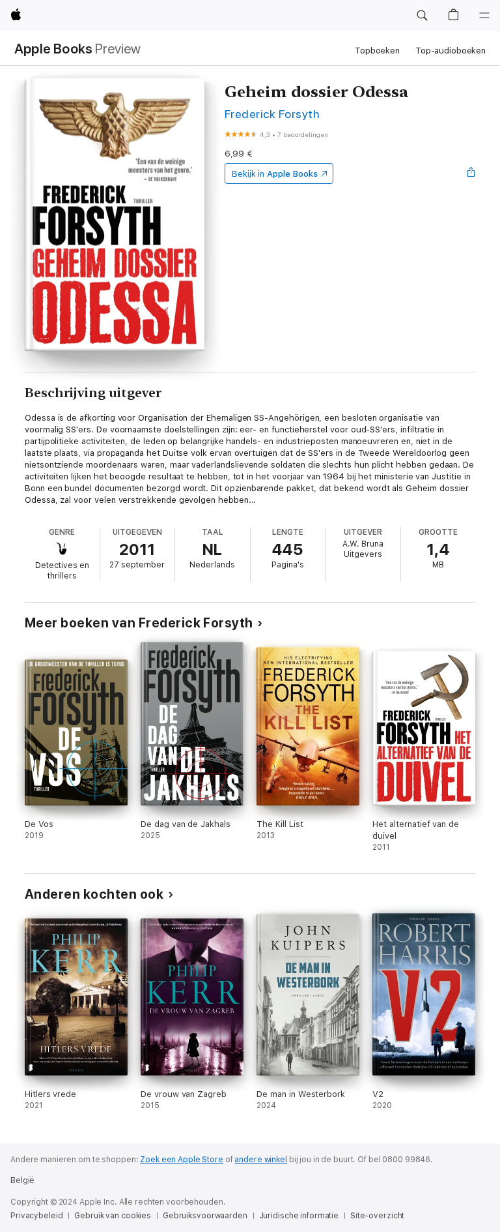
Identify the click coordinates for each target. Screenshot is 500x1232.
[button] (422, 15)
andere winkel (260, 1159)
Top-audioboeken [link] (450, 50)
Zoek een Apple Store (181, 1159)
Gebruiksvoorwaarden (205, 1215)
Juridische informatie (299, 1215)
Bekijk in (275, 174)
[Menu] (484, 15)
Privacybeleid (36, 1215)
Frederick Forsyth (272, 114)
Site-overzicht (377, 1215)
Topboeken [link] (377, 50)
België (22, 1180)
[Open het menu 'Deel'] (471, 173)
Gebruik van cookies (112, 1215)
